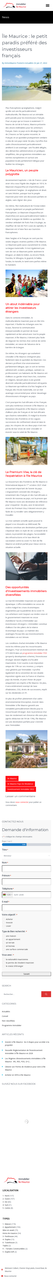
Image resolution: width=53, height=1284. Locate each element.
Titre (5, 849)
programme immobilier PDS (35, 653)
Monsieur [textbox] (7, 856)
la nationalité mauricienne (17, 959)
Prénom (6, 875)
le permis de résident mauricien (20, 962)
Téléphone (8, 888)
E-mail (5, 901)
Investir (9, 922)
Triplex (5, 1245)
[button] (47, 5)
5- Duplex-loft (8, 1252)
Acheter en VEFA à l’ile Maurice (17, 1075)
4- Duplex (7, 1239)
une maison (11, 936)
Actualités (29, 63)
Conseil (5, 1016)
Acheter (9, 919)
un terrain (10, 942)
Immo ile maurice (10, 1233)
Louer (8, 926)
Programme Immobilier (11, 1025)
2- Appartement (9, 1227)
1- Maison (7, 1224)
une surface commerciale (17, 949)
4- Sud (5, 1205)
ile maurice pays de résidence (20, 784)
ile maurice (12, 778)
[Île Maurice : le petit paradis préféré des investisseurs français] (26, 84)
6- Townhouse (9, 1242)
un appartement (13, 939)
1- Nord (6, 1195)
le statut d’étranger (14, 966)
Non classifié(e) (8, 1021)
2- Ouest (6, 1199)
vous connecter (22, 802)
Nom (5, 862)
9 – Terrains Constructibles (14, 1248)
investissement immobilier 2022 (20, 789)
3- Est (5, 1202)
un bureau (10, 946)
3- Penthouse (8, 1236)
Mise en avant (8, 1230)
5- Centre (6, 1208)
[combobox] (26, 856)
